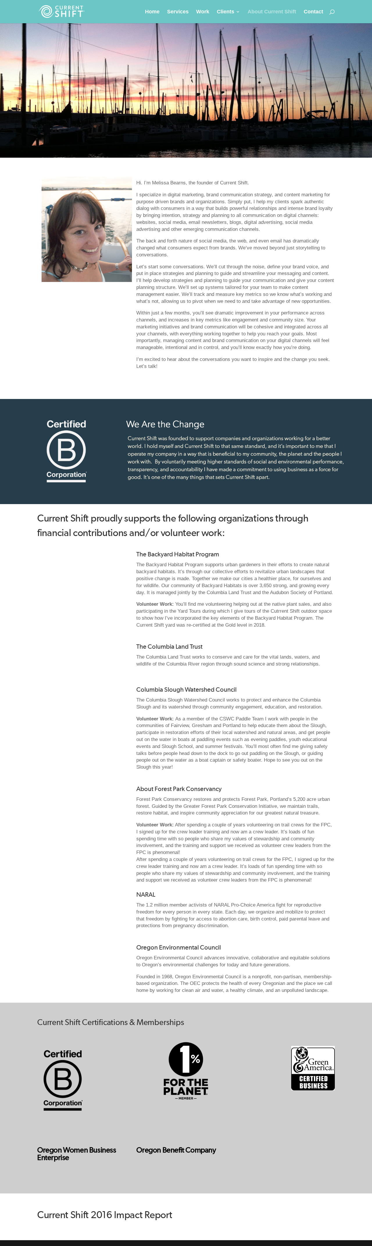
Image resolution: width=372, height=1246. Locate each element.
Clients (225, 12)
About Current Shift (272, 12)
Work (202, 12)
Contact (313, 12)
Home (152, 12)
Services (178, 12)
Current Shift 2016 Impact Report (104, 1215)
